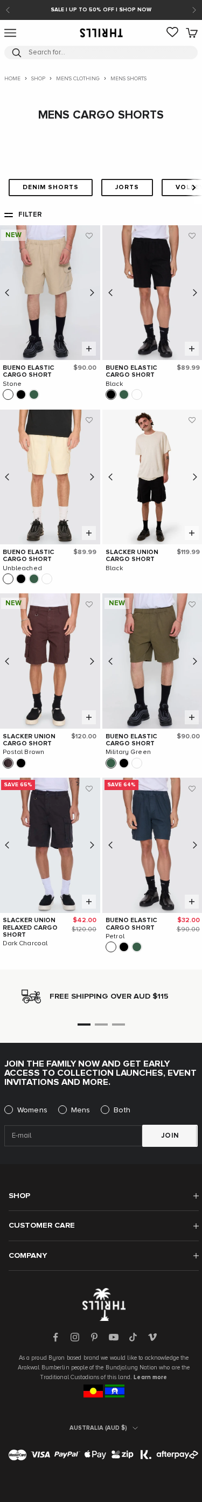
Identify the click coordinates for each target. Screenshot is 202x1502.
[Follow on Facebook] (55, 1337)
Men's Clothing (78, 78)
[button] (89, 236)
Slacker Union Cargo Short (132, 556)
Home (12, 78)
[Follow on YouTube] (113, 1337)
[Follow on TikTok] (133, 1337)
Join (170, 1135)
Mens (80, 1110)
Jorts (127, 187)
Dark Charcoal (25, 943)
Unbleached (22, 568)
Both (122, 1110)
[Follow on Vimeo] (152, 1337)
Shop (38, 78)
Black (114, 384)
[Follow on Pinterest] (94, 1337)
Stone (12, 384)
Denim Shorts (51, 187)
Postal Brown (24, 752)
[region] (101, 996)
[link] (172, 33)
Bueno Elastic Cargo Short (28, 371)
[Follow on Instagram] (74, 1337)
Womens (32, 1110)
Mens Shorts (128, 78)
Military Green (128, 752)
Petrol (115, 936)
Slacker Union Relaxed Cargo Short (30, 927)
